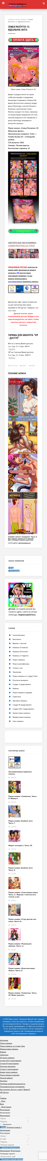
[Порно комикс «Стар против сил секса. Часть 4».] (23, 911)
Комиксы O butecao (20, 647)
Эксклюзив (17, 672)
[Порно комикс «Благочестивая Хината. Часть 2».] (23, 960)
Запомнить (7, 1124)
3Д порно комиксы (20, 701)
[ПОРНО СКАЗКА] (23, 5)
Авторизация (5, 1130)
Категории (4, 1040)
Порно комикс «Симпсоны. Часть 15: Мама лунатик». (22, 994)
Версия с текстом (19, 643)
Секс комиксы (18, 721)
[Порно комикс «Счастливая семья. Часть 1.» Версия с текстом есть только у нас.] (23, 884)
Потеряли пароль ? (14, 1127)
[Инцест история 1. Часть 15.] (23, 837)
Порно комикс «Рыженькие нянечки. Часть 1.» (19, 945)
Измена (16, 688)
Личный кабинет (6, 1078)
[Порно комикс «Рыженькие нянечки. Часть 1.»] (23, 935)
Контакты (3, 1081)
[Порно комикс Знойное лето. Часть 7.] (23, 812)
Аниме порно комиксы (21, 713)
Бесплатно (17, 639)
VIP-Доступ (4, 1092)
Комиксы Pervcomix (20, 652)
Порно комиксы (21, 19)
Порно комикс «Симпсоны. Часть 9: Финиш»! (22, 797)
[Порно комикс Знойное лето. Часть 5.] (23, 859)
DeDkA (23, 366)
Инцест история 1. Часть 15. (20, 845)
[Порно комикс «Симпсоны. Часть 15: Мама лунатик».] (23, 985)
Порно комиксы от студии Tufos (25, 676)
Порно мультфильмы (21, 664)
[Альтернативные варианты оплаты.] (23, 763)
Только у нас (18, 668)
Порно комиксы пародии (22, 693)
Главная (11, 19)
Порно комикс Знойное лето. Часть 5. (20, 869)
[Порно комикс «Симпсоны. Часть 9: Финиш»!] (23, 788)
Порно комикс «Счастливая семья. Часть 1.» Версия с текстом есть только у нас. (23, 894)
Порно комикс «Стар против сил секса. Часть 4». (22, 920)
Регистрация (5, 1116)
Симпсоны (17, 697)
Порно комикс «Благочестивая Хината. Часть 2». (21, 969)
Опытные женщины (20, 680)
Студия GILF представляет (23, 709)
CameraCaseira (19, 635)
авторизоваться (24, 543)
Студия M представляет (22, 705)
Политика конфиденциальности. (13, 1084)
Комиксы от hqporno (21, 656)
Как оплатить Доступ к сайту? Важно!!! (15, 1090)
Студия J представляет (22, 684)
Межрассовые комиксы (22, 717)
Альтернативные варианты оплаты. (20, 773)
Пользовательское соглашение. (12, 1087)
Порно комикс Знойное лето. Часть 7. (20, 822)
